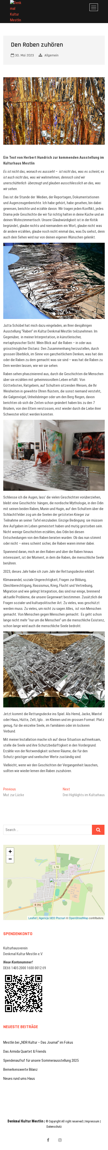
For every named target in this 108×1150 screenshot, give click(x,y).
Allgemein (51, 55)
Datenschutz (54, 1126)
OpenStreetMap (78, 918)
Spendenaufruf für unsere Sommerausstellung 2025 (41, 1060)
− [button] (10, 859)
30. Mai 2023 (24, 55)
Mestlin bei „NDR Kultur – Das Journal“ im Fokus (38, 1042)
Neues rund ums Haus (19, 1078)
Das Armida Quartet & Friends (24, 1051)
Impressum (92, 1121)
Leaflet (32, 918)
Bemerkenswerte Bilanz (20, 1069)
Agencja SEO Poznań (52, 918)
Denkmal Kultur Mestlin (25, 1121)
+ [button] (10, 851)
